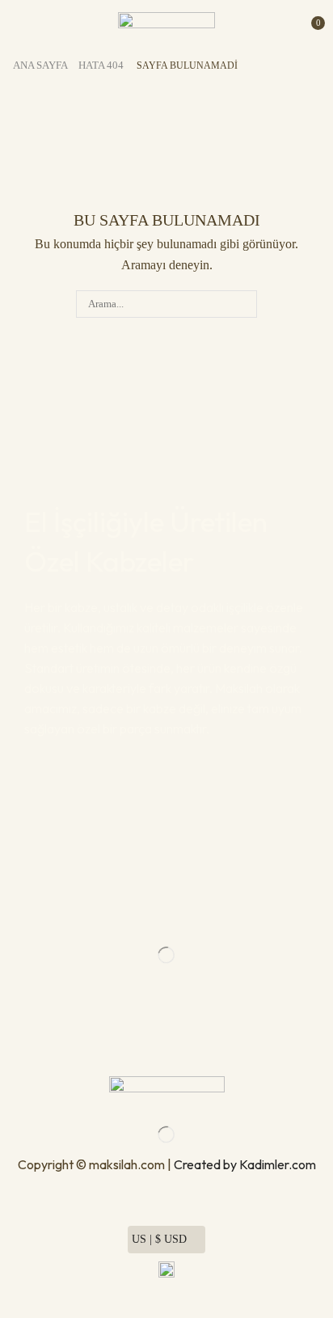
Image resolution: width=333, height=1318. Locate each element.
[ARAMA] (243, 304)
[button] (15, 23)
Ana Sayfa (40, 65)
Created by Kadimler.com (245, 1164)
